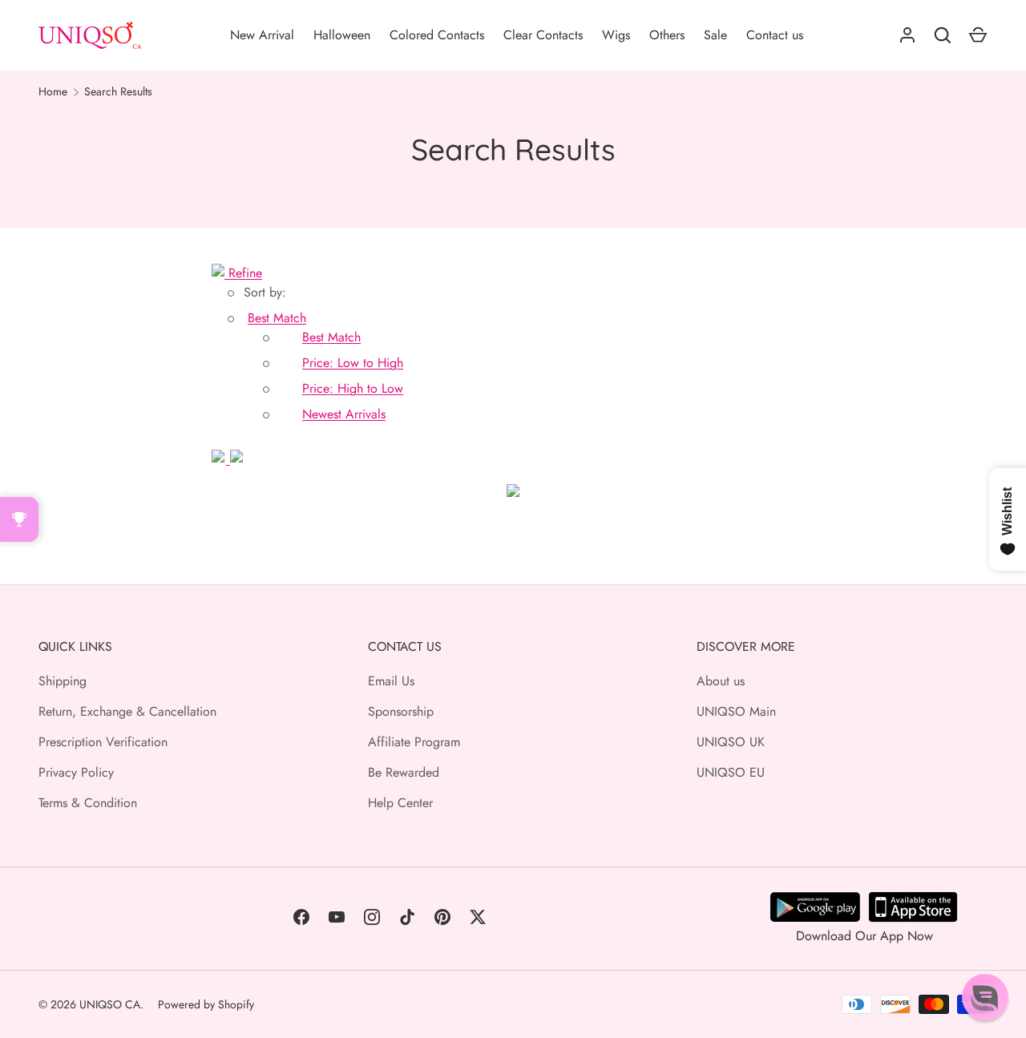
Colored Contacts (437, 35)
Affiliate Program (414, 742)
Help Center (400, 803)
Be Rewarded (403, 772)
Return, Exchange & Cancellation (127, 711)
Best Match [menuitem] (331, 337)
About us (721, 681)
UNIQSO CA (109, 1004)
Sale (715, 35)
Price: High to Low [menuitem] (352, 388)
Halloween (341, 35)
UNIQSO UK (731, 742)
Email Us (391, 681)
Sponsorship (401, 711)
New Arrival (262, 35)
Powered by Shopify (206, 1004)
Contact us (774, 35)
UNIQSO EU (731, 772)
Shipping (62, 681)
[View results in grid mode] (221, 459)
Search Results (118, 91)
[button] (277, 318)
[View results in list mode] (236, 459)
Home (52, 91)
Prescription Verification (103, 742)
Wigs (616, 35)
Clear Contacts (543, 35)
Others (667, 35)
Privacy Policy (76, 772)
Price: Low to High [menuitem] (352, 362)
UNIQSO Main (736, 711)
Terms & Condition (87, 803)
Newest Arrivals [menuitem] (344, 414)
